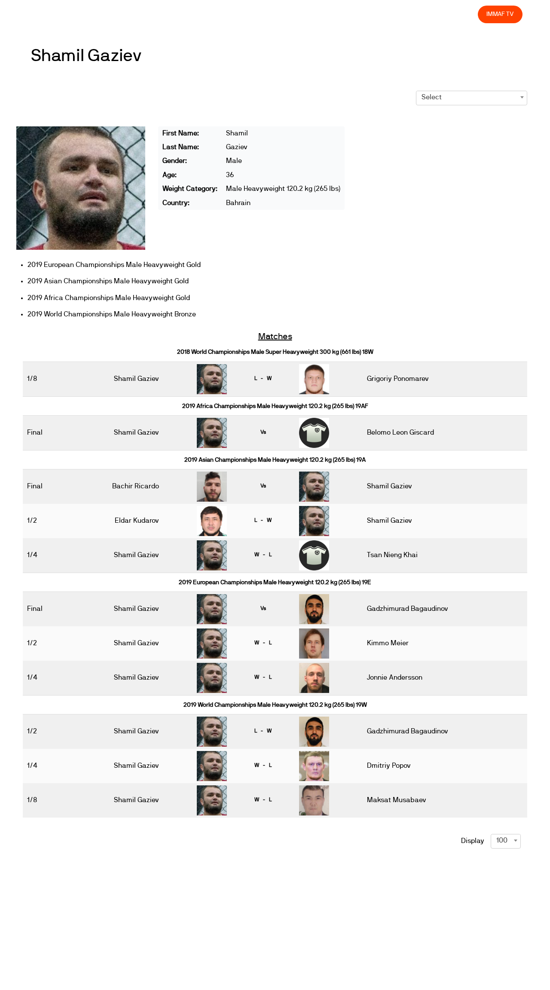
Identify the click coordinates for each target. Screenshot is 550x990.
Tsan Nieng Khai (392, 555)
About (280, 14)
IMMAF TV (500, 14)
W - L (263, 554)
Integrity (431, 14)
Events (249, 14)
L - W (263, 378)
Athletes (394, 14)
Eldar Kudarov (137, 520)
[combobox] (471, 97)
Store (463, 14)
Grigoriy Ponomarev (398, 378)
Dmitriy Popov (389, 765)
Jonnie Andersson (394, 677)
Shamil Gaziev (86, 55)
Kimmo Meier (388, 643)
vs (263, 432)
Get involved (319, 14)
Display (472, 840)
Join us (360, 14)
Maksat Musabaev (396, 800)
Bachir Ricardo (135, 486)
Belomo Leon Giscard (400, 432)
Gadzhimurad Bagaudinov (407, 608)
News (218, 14)
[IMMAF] (48, 14)
